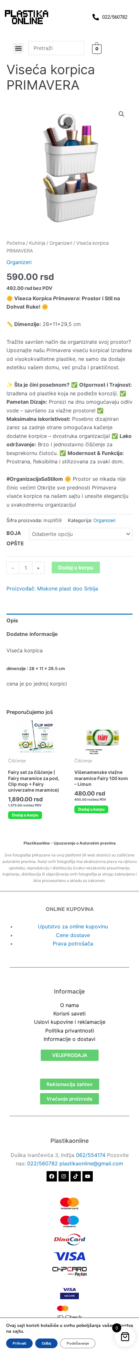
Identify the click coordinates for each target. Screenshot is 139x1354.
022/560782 (42, 1163)
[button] (18, 48)
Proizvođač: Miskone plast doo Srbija (52, 588)
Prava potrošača (73, 943)
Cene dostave (73, 935)
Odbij (46, 1343)
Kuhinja (37, 243)
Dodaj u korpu (75, 567)
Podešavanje (78, 1343)
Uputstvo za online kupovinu (73, 926)
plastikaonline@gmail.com (91, 1163)
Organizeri (60, 243)
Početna (15, 243)
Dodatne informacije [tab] (32, 634)
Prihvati (19, 1343)
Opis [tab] (12, 620)
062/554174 (90, 1155)
